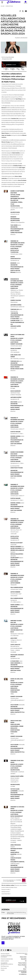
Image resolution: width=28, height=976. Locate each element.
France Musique (22, 964)
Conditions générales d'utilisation (6, 956)
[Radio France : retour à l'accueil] (13, 2)
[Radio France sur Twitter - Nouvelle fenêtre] (3, 950)
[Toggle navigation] (2, 2)
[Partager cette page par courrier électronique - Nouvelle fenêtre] (26, 11)
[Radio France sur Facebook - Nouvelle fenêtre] (1, 950)
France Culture (22, 963)
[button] (25, 2)
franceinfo (23, 959)
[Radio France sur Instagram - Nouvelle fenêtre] (5, 950)
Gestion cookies (5, 960)
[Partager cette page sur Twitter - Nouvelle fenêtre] (23, 11)
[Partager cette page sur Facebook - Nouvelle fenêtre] (20, 11)
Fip (25, 967)
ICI (25, 960)
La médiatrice (22, 974)
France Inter (23, 956)
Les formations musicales (22, 971)
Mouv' (24, 969)
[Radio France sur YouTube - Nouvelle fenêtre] (8, 950)
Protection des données (7, 959)
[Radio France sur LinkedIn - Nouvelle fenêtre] (10, 950)
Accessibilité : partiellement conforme (7, 963)
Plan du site (4, 968)
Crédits (2, 970)
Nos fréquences (5, 966)
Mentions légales (5, 953)
